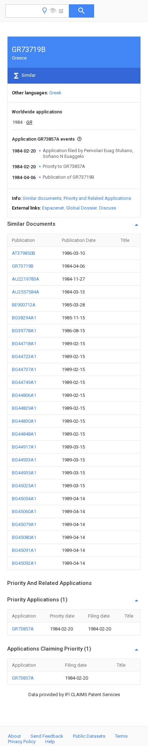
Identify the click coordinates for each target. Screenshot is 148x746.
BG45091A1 (24, 550)
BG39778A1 (24, 330)
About (14, 736)
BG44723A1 (24, 356)
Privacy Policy (22, 741)
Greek (55, 92)
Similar (28, 75)
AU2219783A (25, 279)
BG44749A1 (24, 382)
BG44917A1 (24, 447)
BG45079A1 (24, 524)
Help (50, 741)
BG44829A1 (24, 408)
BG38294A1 (24, 317)
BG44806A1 (24, 395)
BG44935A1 (24, 472)
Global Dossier (81, 208)
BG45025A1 (24, 485)
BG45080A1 (24, 537)
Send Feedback (47, 736)
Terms (121, 736)
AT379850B (23, 253)
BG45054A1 (24, 498)
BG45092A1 (24, 563)
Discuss (107, 208)
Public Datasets (89, 736)
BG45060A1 (24, 511)
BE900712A (24, 305)
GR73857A (23, 629)
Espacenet (53, 208)
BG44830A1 (24, 421)
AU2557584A (25, 292)
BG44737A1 (24, 369)
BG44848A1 (24, 434)
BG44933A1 (24, 460)
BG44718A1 (24, 343)
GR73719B (22, 266)
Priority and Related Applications (97, 198)
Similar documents (42, 198)
